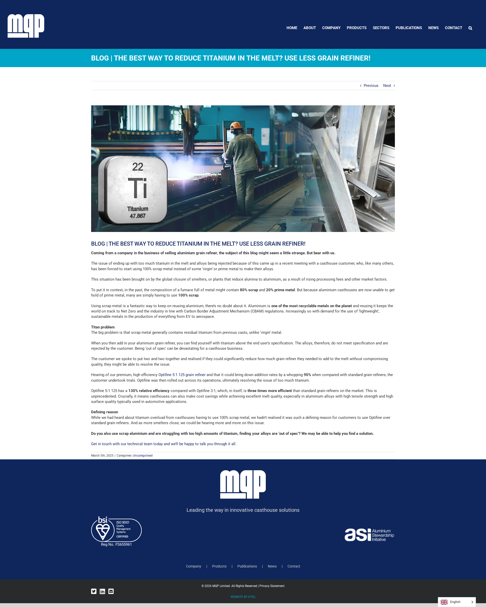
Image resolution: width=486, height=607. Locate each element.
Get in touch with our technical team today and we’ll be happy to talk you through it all (163, 444)
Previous (371, 85)
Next (387, 85)
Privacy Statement (272, 586)
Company (193, 566)
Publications (247, 566)
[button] (470, 28)
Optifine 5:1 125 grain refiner (182, 375)
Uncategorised (143, 455)
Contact (294, 566)
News (272, 566)
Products (219, 566)
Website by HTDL (243, 597)
